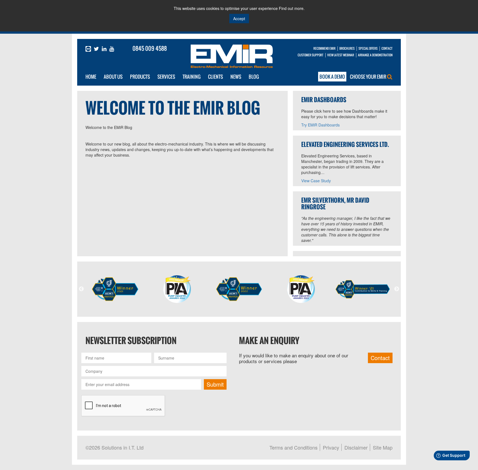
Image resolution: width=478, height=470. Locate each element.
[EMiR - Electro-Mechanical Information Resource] (232, 55)
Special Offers (368, 48)
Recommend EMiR (324, 48)
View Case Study (316, 180)
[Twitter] (96, 48)
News (235, 76)
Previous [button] (81, 289)
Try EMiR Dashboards (320, 125)
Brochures (347, 48)
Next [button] (396, 289)
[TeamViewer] (88, 49)
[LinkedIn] (104, 48)
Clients (215, 76)
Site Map (383, 447)
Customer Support (310, 55)
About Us (113, 76)
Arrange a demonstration (375, 55)
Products (140, 76)
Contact (387, 48)
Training (192, 76)
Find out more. (292, 8)
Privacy (331, 447)
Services (166, 76)
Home (90, 76)
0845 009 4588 (150, 48)
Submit (215, 384)
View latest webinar (340, 55)
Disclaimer (356, 447)
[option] (115, 289)
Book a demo (332, 76)
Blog (254, 76)
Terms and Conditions (293, 447)
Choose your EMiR (368, 76)
